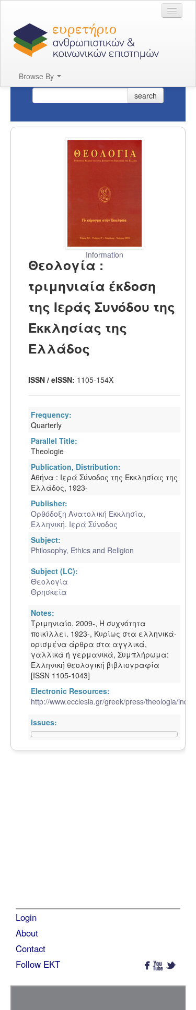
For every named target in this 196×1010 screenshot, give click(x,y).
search (145, 95)
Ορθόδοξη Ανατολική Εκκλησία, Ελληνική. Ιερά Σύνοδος (88, 518)
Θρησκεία (49, 592)
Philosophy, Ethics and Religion (82, 550)
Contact (30, 948)
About (27, 933)
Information (104, 254)
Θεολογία (49, 581)
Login (26, 917)
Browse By (37, 76)
